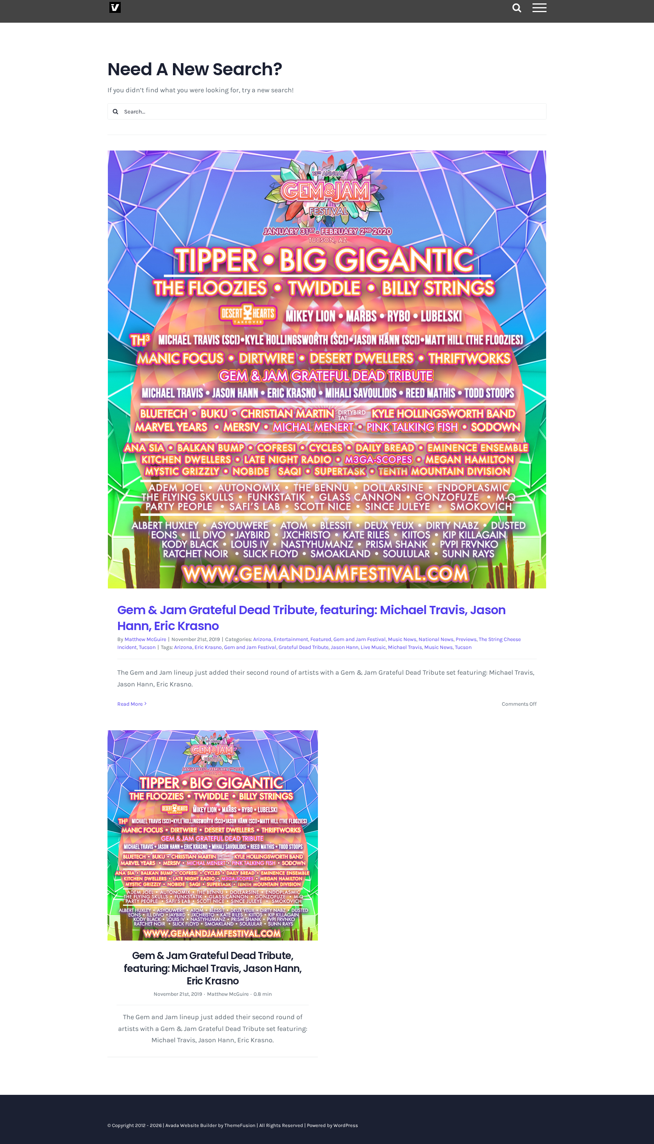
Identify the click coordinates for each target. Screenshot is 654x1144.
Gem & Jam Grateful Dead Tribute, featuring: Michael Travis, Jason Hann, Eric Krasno (311, 617)
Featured (320, 639)
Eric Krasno (208, 647)
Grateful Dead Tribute (304, 647)
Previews (466, 639)
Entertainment (291, 639)
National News (436, 639)
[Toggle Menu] (540, 7)
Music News (402, 639)
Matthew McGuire (145, 639)
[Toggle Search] (516, 7)
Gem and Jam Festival (359, 639)
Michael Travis (405, 647)
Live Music (373, 647)
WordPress (345, 1125)
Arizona (262, 639)
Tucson (147, 647)
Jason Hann (344, 647)
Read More (130, 704)
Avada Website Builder (191, 1125)
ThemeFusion (239, 1125)
